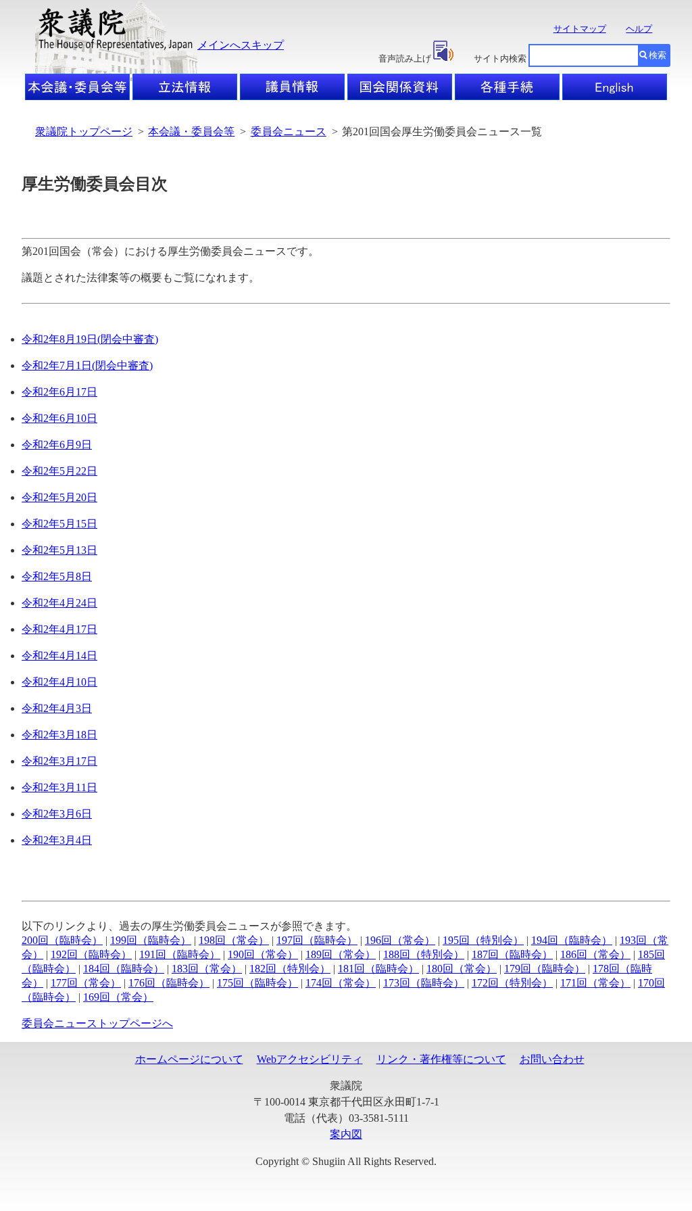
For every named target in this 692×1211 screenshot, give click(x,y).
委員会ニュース (288, 131)
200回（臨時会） (62, 940)
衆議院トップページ (83, 131)
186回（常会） (595, 954)
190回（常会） (263, 954)
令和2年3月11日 (59, 787)
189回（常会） (340, 954)
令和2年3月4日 (57, 840)
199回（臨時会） (150, 940)
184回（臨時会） (123, 968)
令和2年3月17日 (59, 761)
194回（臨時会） (571, 940)
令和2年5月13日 (59, 550)
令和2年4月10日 (59, 682)
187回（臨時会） (512, 954)
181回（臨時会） (378, 968)
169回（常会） (118, 997)
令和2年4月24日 (59, 603)
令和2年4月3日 (57, 708)
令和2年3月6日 (57, 814)
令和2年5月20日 (59, 497)
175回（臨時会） (257, 983)
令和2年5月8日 (57, 576)
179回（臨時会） (544, 968)
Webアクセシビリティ (310, 1059)
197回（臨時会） (316, 940)
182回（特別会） (289, 968)
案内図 (346, 1134)
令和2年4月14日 (59, 655)
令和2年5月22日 (59, 471)
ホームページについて (189, 1059)
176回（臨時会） (168, 983)
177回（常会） (86, 983)
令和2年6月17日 (59, 392)
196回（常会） (400, 940)
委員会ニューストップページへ (97, 1023)
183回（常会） (207, 968)
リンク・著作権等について (441, 1059)
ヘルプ (639, 29)
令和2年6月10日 (59, 418)
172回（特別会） (512, 983)
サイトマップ (579, 29)
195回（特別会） (483, 940)
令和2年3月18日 (59, 734)
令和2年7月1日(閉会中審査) (87, 365)
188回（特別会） (423, 954)
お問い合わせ (552, 1059)
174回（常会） (340, 983)
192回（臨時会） (91, 954)
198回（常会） (234, 940)
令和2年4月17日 (59, 629)
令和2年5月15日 (59, 523)
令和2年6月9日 (57, 444)
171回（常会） (595, 983)
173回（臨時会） (423, 983)
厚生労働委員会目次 (95, 184)
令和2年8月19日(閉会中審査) (90, 339)
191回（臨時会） (179, 954)
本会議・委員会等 (191, 131)
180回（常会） (461, 968)
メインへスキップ (240, 45)
